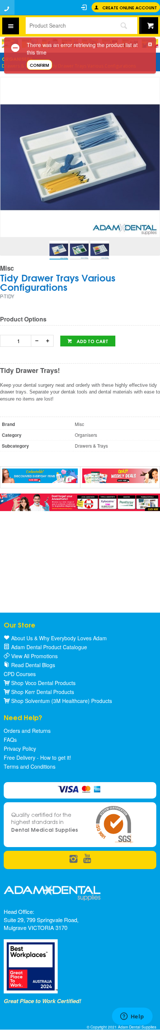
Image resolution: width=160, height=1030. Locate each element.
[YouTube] (87, 859)
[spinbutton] (17, 340)
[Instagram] (73, 859)
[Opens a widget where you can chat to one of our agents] (132, 1017)
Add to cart (92, 341)
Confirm (39, 65)
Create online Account (129, 7)
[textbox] (67, 25)
